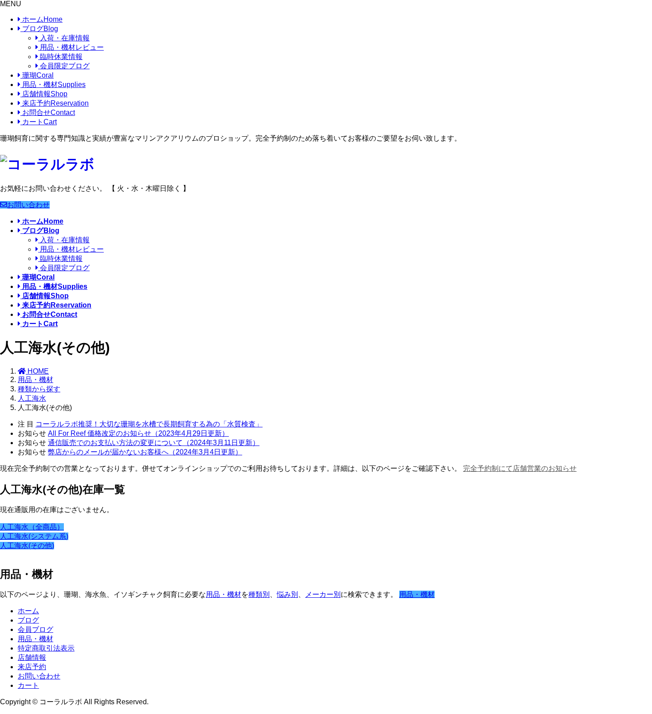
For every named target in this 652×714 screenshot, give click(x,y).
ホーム (41, 19)
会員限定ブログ (64, 66)
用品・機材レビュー (71, 47)
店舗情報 (43, 94)
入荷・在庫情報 (64, 38)
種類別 (259, 594)
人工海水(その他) (27, 545)
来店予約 (54, 103)
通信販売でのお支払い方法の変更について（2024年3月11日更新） (153, 442)
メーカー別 (323, 594)
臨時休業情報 (60, 56)
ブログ (39, 28)
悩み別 (287, 594)
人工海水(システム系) (34, 536)
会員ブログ (35, 629)
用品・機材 (53, 84)
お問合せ (47, 112)
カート (38, 122)
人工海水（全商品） (32, 527)
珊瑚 (37, 75)
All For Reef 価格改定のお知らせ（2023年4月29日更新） (138, 433)
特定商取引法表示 (46, 648)
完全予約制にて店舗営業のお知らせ (520, 468)
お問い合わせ (28, 205)
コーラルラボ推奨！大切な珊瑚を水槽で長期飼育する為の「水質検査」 (149, 424)
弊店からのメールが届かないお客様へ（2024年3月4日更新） (145, 452)
